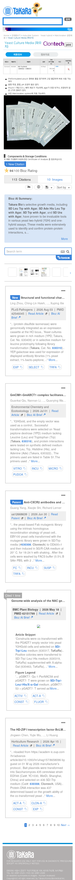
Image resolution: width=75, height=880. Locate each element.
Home (6, 35)
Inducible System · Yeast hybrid (37, 35)
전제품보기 (16, 35)
